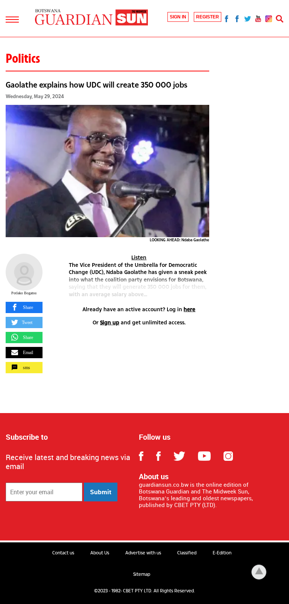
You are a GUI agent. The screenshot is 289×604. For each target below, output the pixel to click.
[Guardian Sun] (91, 18)
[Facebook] (226, 18)
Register (207, 17)
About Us (99, 553)
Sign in (178, 17)
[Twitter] (247, 18)
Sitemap (141, 574)
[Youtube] (258, 18)
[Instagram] (268, 18)
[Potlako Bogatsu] (24, 272)
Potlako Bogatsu (24, 293)
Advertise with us (143, 553)
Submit (100, 491)
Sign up (109, 322)
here (189, 309)
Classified (186, 553)
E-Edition (222, 553)
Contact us (63, 553)
